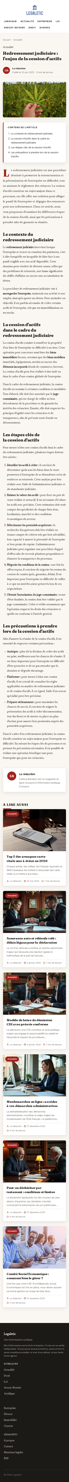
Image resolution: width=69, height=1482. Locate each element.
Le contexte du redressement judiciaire (31, 133)
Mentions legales (13, 1452)
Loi (58, 21)
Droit (32, 27)
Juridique (10, 21)
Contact (8, 1446)
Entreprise (45, 21)
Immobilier (10, 1420)
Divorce (45, 27)
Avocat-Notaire (14, 27)
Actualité (27, 21)
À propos (24, 786)
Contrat (8, 1426)
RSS (6, 1458)
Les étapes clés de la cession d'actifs (31, 147)
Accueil (6, 39)
